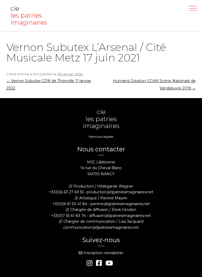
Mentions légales (101, 136)
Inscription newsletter (102, 253)
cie (29, 15)
